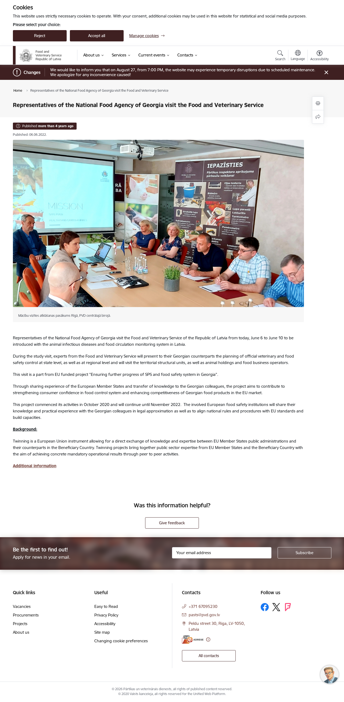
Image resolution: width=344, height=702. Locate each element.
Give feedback (172, 522)
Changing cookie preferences (121, 640)
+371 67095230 (203, 606)
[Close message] (326, 72)
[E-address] (192, 639)
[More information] (208, 639)
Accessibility (104, 623)
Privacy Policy (106, 615)
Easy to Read (106, 606)
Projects (20, 623)
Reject (39, 35)
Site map (102, 632)
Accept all (96, 35)
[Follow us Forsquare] (288, 607)
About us (21, 632)
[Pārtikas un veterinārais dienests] (45, 55)
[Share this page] (318, 116)
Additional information (34, 465)
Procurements (26, 615)
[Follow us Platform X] (276, 607)
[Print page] (318, 103)
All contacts (209, 655)
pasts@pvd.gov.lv (204, 614)
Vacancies (22, 606)
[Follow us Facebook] (265, 607)
